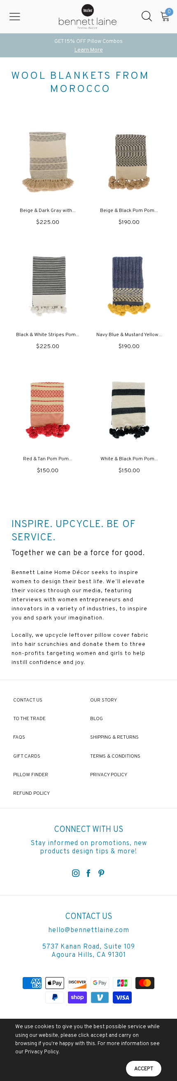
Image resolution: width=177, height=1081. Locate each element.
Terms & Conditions (115, 756)
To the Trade (29, 719)
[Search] (146, 16)
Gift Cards (26, 756)
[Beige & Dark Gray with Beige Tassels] (48, 162)
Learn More (89, 50)
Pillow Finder (30, 775)
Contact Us (27, 700)
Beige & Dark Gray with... (48, 210)
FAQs (19, 737)
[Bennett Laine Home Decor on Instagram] (76, 874)
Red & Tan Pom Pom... (47, 459)
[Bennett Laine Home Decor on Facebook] (88, 874)
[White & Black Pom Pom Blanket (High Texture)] (129, 410)
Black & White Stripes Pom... (47, 335)
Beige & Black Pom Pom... (129, 210)
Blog (96, 719)
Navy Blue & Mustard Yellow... (129, 335)
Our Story (103, 700)
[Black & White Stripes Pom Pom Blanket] (48, 286)
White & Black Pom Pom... (129, 459)
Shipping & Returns (114, 737)
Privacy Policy (108, 775)
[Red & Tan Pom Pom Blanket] (48, 410)
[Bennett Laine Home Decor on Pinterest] (101, 874)
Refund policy (31, 793)
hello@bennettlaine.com (88, 930)
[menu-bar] (20, 16)
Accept (143, 1069)
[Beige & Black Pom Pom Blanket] (129, 162)
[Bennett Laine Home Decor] (88, 16)
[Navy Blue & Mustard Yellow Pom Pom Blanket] (129, 286)
